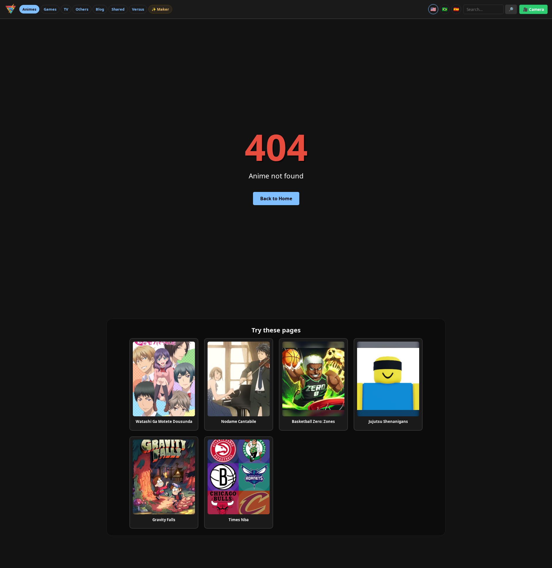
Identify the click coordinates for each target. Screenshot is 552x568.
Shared (118, 9)
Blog (100, 9)
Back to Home (276, 198)
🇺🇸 (433, 9)
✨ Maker (160, 9)
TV (66, 9)
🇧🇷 (445, 9)
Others (82, 9)
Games (50, 9)
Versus (138, 9)
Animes (29, 9)
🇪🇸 (456, 9)
